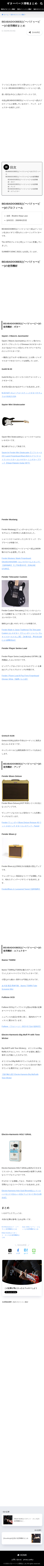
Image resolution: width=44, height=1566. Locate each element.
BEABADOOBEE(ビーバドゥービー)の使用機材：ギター (23, 181)
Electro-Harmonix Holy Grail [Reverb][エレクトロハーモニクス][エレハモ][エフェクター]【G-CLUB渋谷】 (22, 1194)
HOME (23, 1555)
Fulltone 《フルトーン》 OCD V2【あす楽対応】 (21, 1026)
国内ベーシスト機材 (24, 9)
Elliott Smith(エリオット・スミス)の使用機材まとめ (11, 1235)
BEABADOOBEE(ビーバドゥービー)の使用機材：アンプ (23, 185)
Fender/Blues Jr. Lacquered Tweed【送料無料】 (21, 889)
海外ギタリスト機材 (20, 1302)
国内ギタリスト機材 (8, 9)
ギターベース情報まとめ (22, 3)
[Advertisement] (22, 59)
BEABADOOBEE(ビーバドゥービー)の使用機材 (22, 177)
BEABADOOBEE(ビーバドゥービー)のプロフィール (23, 173)
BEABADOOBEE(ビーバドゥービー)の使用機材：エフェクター (23, 190)
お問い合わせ (17, 1559)
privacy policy (28, 1559)
